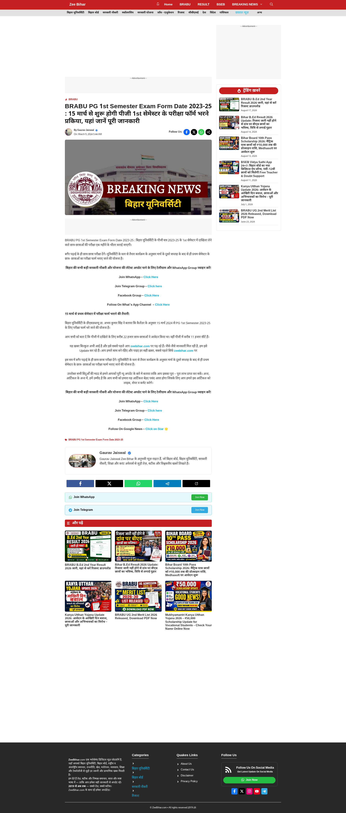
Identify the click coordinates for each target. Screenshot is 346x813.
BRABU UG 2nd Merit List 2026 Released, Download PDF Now (136, 616)
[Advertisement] (138, 50)
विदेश (213, 12)
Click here (155, 287)
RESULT (203, 5)
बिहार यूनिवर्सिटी (75, 12)
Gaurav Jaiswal (85, 130)
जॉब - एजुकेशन (165, 12)
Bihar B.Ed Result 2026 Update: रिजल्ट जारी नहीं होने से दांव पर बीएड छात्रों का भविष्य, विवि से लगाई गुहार (136, 568)
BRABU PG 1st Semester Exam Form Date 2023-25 (95, 439)
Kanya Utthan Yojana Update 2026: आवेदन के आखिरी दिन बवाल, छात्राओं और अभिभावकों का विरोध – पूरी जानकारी (86, 620)
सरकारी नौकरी (110, 12)
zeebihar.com (140, 346)
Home (168, 5)
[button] (271, 4)
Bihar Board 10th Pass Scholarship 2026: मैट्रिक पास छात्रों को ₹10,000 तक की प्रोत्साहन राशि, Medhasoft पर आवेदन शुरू (187, 570)
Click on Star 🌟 (156, 429)
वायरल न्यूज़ (242, 13)
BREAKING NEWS (245, 5)
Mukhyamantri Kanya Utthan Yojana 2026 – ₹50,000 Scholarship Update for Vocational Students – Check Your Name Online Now (188, 622)
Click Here (150, 277)
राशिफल (224, 12)
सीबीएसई (193, 12)
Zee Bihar (77, 4)
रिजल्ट (181, 12)
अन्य (259, 12)
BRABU (185, 5)
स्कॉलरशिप (128, 12)
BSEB (221, 5)
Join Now (199, 497)
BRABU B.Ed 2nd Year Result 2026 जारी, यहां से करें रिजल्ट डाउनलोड (88, 567)
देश (204, 12)
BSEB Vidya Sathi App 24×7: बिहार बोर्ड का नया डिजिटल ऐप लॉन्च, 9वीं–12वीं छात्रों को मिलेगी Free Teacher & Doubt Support (259, 169)
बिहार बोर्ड (93, 12)
